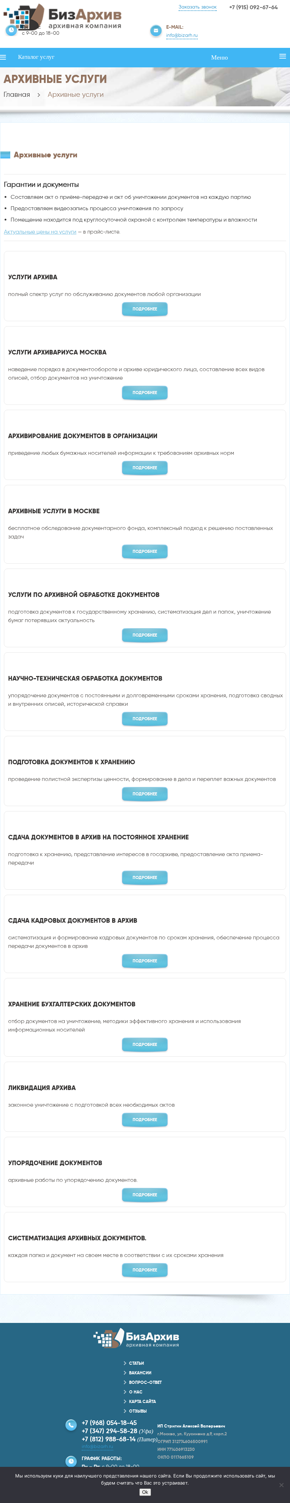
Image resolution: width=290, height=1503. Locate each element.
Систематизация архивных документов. (77, 1238)
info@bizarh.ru (182, 35)
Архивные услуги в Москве (54, 511)
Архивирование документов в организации (82, 436)
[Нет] (281, 1484)
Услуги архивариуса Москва (57, 352)
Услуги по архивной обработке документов (84, 595)
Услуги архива (32, 277)
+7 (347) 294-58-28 (109, 1431)
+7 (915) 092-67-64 (253, 7)
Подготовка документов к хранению (71, 762)
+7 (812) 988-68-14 (108, 1439)
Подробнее (145, 309)
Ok (145, 1492)
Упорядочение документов (55, 1163)
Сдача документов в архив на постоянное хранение (98, 837)
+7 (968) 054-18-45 (109, 1423)
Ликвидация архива (42, 1088)
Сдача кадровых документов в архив (72, 920)
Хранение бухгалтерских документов (71, 1004)
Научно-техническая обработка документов (85, 678)
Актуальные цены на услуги (40, 231)
